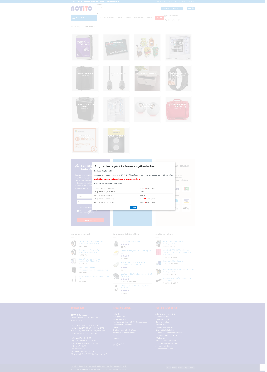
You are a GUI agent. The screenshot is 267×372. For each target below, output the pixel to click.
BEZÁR (133, 207)
